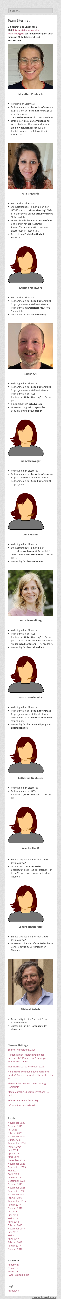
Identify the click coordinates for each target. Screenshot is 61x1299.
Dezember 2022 (16, 1180)
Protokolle (13, 1271)
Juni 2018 (13, 1214)
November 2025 (16, 1122)
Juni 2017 (13, 1232)
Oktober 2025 (15, 1126)
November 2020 (16, 1194)
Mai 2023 (13, 1170)
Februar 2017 (15, 1242)
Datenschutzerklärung (44, 1297)
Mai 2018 (13, 1218)
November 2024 (16, 1136)
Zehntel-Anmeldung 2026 (21, 1049)
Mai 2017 (13, 1235)
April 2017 (13, 1238)
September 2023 (17, 1167)
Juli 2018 (12, 1211)
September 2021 (17, 1191)
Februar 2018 (15, 1225)
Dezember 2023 (16, 1160)
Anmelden (13, 1290)
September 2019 (17, 1201)
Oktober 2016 (15, 1249)
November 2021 (16, 1187)
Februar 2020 (15, 1197)
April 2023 (13, 1174)
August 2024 (14, 1146)
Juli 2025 (12, 1129)
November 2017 (16, 1228)
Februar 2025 (15, 1133)
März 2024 (13, 1156)
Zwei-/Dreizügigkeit (18, 1274)
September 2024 (17, 1143)
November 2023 (16, 1163)
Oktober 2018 (15, 1208)
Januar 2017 (14, 1245)
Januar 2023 (14, 1177)
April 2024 (13, 1153)
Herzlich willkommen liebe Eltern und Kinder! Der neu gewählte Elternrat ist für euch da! (30, 1075)
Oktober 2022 (15, 1184)
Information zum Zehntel (21, 1105)
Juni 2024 (13, 1150)
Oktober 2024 (15, 1139)
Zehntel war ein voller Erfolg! (23, 1100)
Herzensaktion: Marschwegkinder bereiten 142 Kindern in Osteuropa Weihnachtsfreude (27, 1058)
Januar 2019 (14, 1204)
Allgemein (13, 1264)
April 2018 (13, 1221)
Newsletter (14, 1268)
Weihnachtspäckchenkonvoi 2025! (26, 1066)
